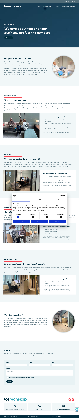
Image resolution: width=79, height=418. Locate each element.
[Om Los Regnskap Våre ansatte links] (59, 6)
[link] (44, 6)
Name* (8, 362)
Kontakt (72, 6)
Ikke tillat (22, 221)
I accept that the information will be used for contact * (22, 377)
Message (8, 368)
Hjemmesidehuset (13, 416)
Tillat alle (57, 221)
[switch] (32, 217)
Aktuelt (51, 6)
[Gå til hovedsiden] (12, 6)
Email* (53, 362)
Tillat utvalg (39, 221)
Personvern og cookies (33, 416)
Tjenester (44, 6)
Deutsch (67, 1)
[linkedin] (73, 399)
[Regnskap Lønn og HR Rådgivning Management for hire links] (47, 6)
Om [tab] (58, 199)
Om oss (57, 6)
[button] (8, 37)
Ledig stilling (65, 6)
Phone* (31, 362)
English (73, 1)
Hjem (38, 6)
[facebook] (70, 399)
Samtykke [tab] (21, 199)
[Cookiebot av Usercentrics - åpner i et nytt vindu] (60, 195)
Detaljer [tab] (39, 199)
